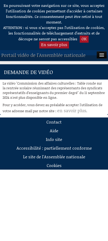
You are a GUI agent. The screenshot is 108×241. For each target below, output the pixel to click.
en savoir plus (71, 110)
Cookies (54, 165)
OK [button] (84, 39)
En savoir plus (54, 44)
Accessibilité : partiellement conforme (54, 148)
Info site (54, 139)
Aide (54, 130)
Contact (54, 122)
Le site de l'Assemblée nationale (54, 157)
